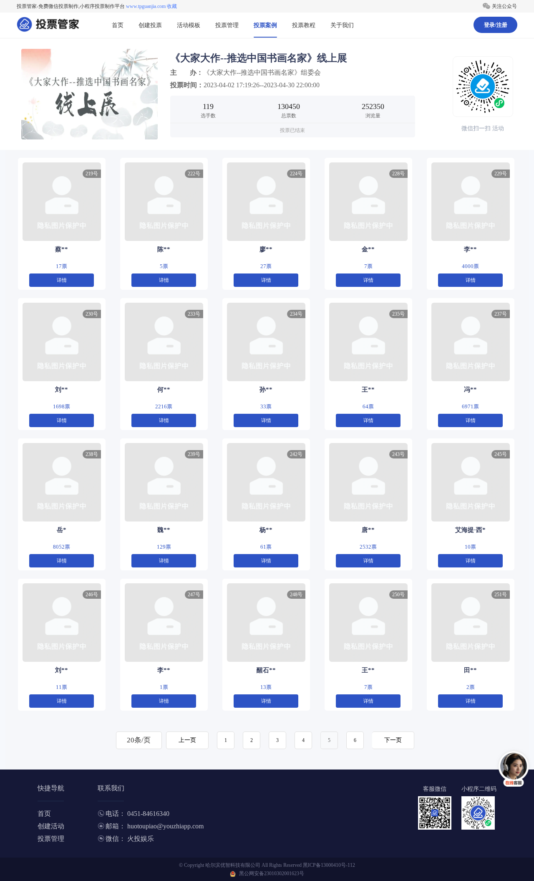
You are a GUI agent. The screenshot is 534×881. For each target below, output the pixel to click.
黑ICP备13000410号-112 (329, 865)
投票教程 (303, 25)
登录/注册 (495, 25)
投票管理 (227, 25)
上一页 (187, 740)
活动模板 (188, 25)
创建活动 (51, 826)
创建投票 (150, 25)
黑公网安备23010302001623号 (271, 873)
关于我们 (342, 25)
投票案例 (265, 25)
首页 (117, 25)
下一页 (393, 740)
